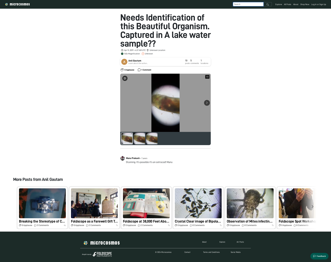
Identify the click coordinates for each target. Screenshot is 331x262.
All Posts (287, 4)
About (295, 4)
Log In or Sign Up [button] (318, 4)
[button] (42, 207)
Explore (278, 4)
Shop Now (304, 4)
